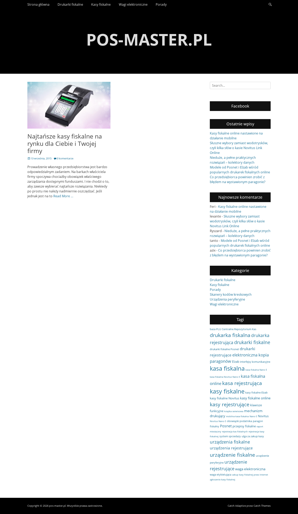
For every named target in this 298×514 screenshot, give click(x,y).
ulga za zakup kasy (253, 436)
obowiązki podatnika (239, 421)
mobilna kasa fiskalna (237, 416)
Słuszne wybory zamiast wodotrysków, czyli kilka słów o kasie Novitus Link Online (239, 148)
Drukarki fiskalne (70, 4)
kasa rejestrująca (242, 383)
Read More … (63, 196)
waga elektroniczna (250, 469)
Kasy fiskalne (101, 4)
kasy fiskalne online (255, 398)
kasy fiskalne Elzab (256, 392)
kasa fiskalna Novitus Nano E (225, 376)
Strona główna (38, 4)
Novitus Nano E (218, 421)
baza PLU (215, 329)
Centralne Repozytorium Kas (239, 329)
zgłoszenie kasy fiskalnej (222, 479)
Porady (161, 4)
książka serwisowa (233, 411)
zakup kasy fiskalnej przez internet (250, 474)
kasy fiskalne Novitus (224, 398)
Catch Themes (262, 506)
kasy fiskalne (227, 391)
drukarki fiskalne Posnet (224, 349)
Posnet (226, 425)
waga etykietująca (220, 474)
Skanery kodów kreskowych (231, 294)
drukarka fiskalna (230, 335)
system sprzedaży (230, 436)
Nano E (253, 416)
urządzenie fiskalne (232, 454)
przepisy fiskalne (244, 426)
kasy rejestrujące (229, 404)
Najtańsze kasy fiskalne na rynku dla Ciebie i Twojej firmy (64, 143)
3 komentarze (65, 158)
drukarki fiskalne (252, 342)
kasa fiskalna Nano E (256, 369)
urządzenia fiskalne (230, 442)
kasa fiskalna (227, 368)
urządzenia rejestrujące (231, 448)
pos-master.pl (149, 39)
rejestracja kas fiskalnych (235, 431)
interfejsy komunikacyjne (255, 362)
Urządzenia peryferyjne (227, 299)
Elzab (235, 361)
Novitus (263, 416)
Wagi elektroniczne (133, 4)
